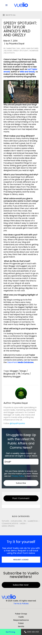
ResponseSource (21, 620)
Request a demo (21, 559)
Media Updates (8, 526)
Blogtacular (10, 373)
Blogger (8, 50)
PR (4, 48)
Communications (10, 523)
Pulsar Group (21, 613)
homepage (34, 50)
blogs (23, 370)
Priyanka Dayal (16, 43)
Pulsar (21, 623)
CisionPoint (12, 362)
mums (25, 373)
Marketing (11, 48)
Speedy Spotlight (20, 50)
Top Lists (5, 521)
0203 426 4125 (33, 632)
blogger (14, 370)
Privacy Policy (18, 476)
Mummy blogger (12, 376)
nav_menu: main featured (27, 48)
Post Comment (21, 498)
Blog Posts (10, 53)
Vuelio (21, 617)
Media (23, 523)
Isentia (21, 626)
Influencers (16, 521)
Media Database (25, 362)
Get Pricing (10, 632)
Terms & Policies (21, 603)
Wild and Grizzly (27, 71)
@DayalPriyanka (17, 423)
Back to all (11, 15)
